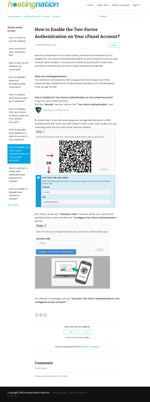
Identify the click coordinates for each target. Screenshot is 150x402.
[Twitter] (12, 395)
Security (56, 16)
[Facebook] (8, 395)
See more (12, 204)
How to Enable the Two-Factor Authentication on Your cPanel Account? (19, 154)
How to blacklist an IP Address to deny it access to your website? (18, 134)
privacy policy (60, 392)
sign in (45, 376)
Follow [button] (114, 45)
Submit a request (120, 5)
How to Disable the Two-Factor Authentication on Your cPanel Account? (19, 115)
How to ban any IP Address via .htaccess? (18, 66)
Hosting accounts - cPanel (36, 16)
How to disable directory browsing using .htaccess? (17, 82)
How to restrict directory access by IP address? (18, 98)
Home (90, 5)
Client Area (102, 5)
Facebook (37, 315)
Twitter (41, 315)
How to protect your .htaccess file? (17, 52)
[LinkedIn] (16, 395)
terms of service (78, 392)
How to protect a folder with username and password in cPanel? (18, 175)
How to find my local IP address (17, 39)
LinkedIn (45, 315)
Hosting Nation (14, 16)
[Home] (33, 8)
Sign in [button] (136, 5)
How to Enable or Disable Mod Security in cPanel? (18, 193)
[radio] (69, 332)
